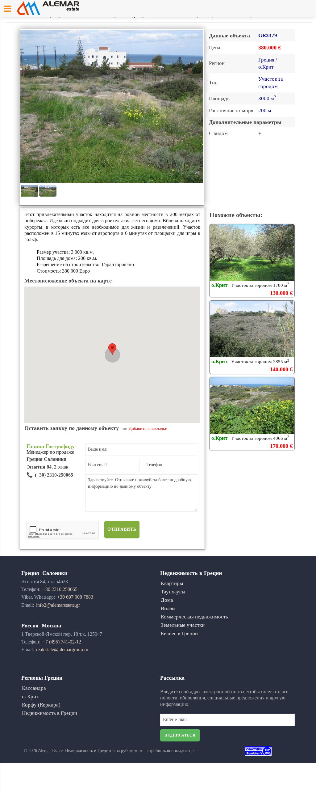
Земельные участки (183, 625)
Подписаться (180, 735)
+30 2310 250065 (60, 589)
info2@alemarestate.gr (58, 605)
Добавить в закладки (148, 428)
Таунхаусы (173, 592)
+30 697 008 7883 (75, 597)
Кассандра (34, 688)
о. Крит (30, 696)
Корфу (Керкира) (41, 705)
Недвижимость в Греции (49, 713)
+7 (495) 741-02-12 (62, 641)
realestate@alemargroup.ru (62, 649)
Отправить (121, 529)
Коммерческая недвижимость (194, 617)
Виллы (168, 608)
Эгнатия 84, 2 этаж (48, 466)
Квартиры (172, 583)
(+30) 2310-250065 (54, 475)
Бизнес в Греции (179, 633)
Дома (167, 600)
